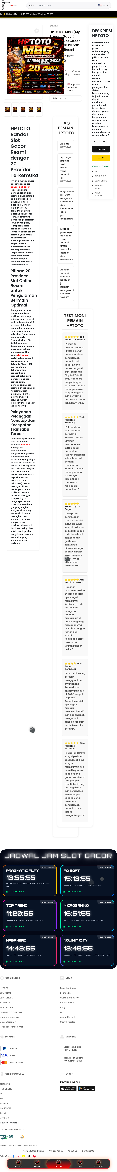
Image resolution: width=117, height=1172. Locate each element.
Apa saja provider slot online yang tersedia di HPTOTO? (65, 169)
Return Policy (67, 1002)
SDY (2, 1098)
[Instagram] (18, 1156)
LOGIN (101, 157)
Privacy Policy (56, 1151)
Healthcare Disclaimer (11, 1026)
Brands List (65, 992)
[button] (36, 30)
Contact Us (88, 1151)
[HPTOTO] (14, 5)
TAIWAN (4, 1103)
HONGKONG (6, 1088)
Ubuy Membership (9, 1017)
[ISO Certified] (20, 1137)
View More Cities (9, 1122)
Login (37, 1166)
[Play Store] (86, 1089)
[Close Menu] (3, 6)
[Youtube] (23, 1156)
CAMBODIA (5, 1108)
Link (80, 1166)
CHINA (3, 1113)
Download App (68, 988)
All (30, 5)
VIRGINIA (4, 1117)
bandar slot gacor (20, 186)
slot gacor (22, 355)
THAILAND (5, 1084)
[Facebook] (13, 1156)
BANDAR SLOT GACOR (11, 1012)
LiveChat (98, 1166)
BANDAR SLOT (99, 187)
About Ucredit (67, 1017)
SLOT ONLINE (101, 180)
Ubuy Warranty (8, 1022)
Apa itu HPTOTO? (65, 145)
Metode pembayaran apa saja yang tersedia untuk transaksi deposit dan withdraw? (67, 244)
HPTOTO (25, 444)
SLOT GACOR (98, 195)
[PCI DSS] (6, 1137)
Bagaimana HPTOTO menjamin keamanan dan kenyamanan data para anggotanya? (67, 205)
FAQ (62, 1012)
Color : (60, 98)
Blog (62, 1007)
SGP (2, 1093)
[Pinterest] (34, 1156)
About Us (72, 1151)
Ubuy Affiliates (67, 1022)
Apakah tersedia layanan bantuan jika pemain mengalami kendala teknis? (67, 283)
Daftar (58, 1166)
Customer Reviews (69, 997)
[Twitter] (29, 1156)
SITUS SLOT (100, 176)
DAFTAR (101, 149)
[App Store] (68, 1089)
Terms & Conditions (33, 1151)
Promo (18, 1166)
